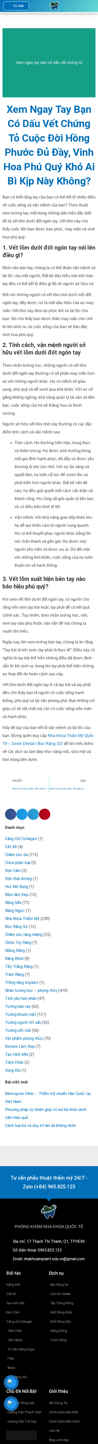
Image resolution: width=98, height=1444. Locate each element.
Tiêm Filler (14, 1062)
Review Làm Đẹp (20, 1046)
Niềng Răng (15, 950)
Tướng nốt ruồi (18, 1030)
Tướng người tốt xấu (23, 1022)
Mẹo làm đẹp (16, 894)
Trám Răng (14, 974)
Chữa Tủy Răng (18, 942)
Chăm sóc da (16, 854)
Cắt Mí (11, 846)
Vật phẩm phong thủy (24, 1038)
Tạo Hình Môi (16, 1054)
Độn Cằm (13, 870)
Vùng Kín (12, 1070)
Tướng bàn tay (18, 1006)
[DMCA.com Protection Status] (21, 1435)
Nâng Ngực (15, 910)
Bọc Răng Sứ (16, 926)
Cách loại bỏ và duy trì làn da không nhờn (40, 1125)
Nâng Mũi (13, 902)
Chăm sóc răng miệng (23, 934)
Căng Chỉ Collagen (21, 838)
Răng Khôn (14, 958)
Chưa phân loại (17, 862)
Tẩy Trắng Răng (19, 966)
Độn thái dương (18, 878)
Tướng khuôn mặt (20, 1014)
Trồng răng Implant (21, 982)
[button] (80, 6)
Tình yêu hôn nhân (20, 998)
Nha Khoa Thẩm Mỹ (22, 918)
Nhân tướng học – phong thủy (31, 990)
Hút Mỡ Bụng (16, 886)
